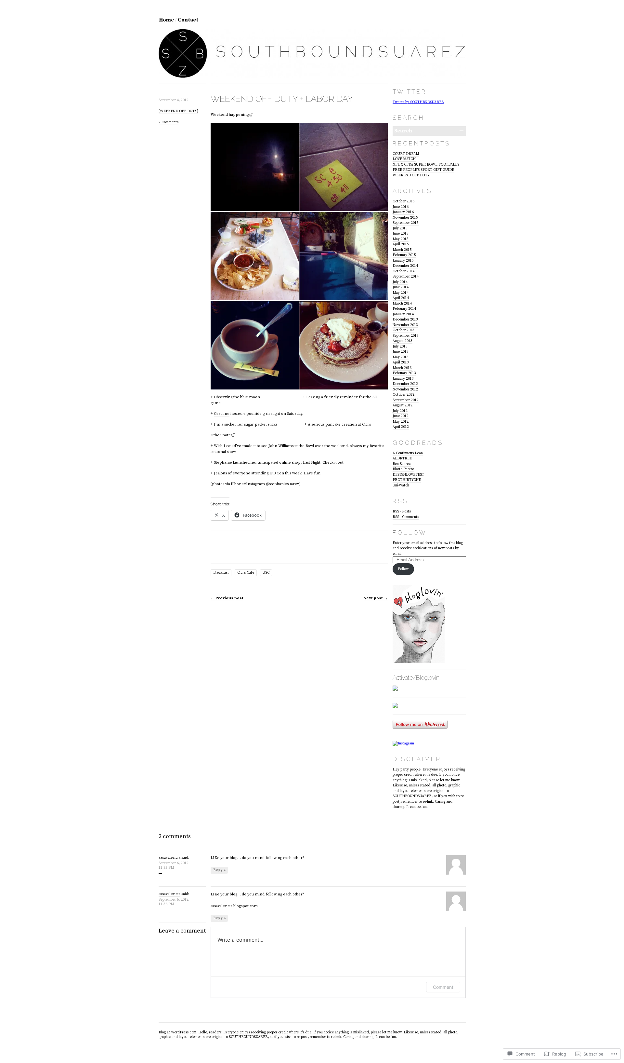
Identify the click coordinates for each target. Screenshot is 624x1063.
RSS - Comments (406, 517)
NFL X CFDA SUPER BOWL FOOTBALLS (426, 164)
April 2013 (401, 362)
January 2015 (403, 260)
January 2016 (403, 212)
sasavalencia (169, 857)
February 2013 (404, 373)
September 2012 (406, 400)
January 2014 (403, 314)
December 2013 (405, 319)
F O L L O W (409, 532)
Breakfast (221, 572)
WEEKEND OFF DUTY (411, 175)
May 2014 (401, 293)
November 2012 (405, 389)
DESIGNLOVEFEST (408, 474)
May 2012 (401, 421)
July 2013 (400, 346)
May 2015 (401, 239)
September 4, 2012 (173, 100)
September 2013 (406, 336)
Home (166, 20)
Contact (188, 20)
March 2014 (402, 303)
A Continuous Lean (408, 453)
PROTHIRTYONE (407, 480)
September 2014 (406, 276)
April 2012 (401, 427)
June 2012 (401, 416)
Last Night (311, 462)
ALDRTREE (402, 458)
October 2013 (403, 330)
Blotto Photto (403, 469)
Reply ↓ (219, 870)
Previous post (227, 598)
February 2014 (404, 309)
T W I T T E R (409, 91)
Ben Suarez (402, 464)
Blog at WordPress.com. (178, 1032)
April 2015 (401, 244)
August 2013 (402, 341)
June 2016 (401, 207)
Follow (403, 569)
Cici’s (366, 424)
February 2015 (404, 255)
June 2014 (401, 287)
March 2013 (402, 368)
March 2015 (402, 250)
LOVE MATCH (404, 159)
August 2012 (402, 405)
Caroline (221, 413)
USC (266, 572)
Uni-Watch (401, 485)
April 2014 (401, 298)
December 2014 (405, 266)
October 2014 (403, 271)
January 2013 (403, 378)
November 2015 (405, 217)
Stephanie (223, 462)
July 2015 (400, 228)
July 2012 (400, 411)
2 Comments (168, 122)
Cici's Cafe (245, 572)
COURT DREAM (406, 154)
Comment (443, 987)
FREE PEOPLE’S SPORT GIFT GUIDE (423, 170)
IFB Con (276, 473)
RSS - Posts (402, 511)
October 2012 (403, 394)
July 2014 (400, 282)
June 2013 (401, 351)
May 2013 (401, 357)
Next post (376, 598)
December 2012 (405, 384)
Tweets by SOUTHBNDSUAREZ (418, 102)
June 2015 (401, 233)
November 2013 (405, 325)
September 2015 (406, 223)
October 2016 (403, 201)
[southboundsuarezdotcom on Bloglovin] (419, 662)
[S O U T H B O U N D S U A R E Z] (312, 77)
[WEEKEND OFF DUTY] (178, 111)
